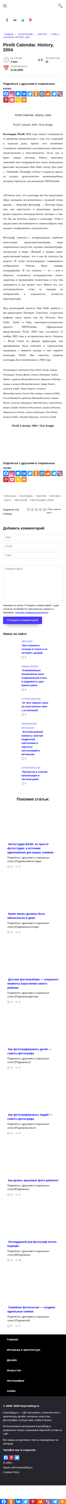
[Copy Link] (18, 100)
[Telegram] (54, 94)
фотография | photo (43, 500)
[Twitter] (30, 94)
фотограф (21, 500)
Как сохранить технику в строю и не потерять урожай (34, 649)
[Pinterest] (6, 100)
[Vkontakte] (24, 94)
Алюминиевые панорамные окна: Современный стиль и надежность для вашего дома (34, 678)
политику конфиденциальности (31, 612)
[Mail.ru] (42, 94)
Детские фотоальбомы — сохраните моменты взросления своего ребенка (32, 983)
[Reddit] (48, 94)
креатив (41, 495)
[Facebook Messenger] (18, 94)
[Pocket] (12, 100)
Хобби (11, 1391)
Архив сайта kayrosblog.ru (18, 1467)
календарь (27, 495)
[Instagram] (12, 94)
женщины (11, 495)
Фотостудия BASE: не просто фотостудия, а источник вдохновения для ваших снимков (30, 848)
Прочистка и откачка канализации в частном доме (34, 775)
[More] (24, 100)
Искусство (14, 1370)
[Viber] (60, 94)
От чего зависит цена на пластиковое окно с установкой (34, 706)
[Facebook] (6, 94)
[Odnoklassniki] (36, 94)
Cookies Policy (11, 1472)
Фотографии (15, 1380)
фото (8, 500)
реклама (55, 495)
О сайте (7, 1462)
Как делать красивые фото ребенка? (33, 1180)
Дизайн (12, 1360)
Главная (12, 1339)
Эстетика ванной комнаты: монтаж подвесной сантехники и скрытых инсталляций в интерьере (32, 743)
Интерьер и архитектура (23, 1349)
